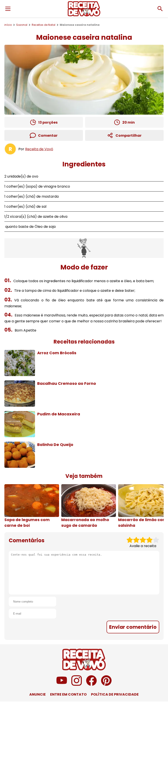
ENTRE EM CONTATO (68, 694)
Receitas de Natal (43, 25)
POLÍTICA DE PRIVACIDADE (115, 694)
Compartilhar (129, 135)
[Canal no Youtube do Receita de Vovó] (61, 684)
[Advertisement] (84, 248)
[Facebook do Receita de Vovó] (91, 684)
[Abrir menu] (7, 8)
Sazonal (21, 25)
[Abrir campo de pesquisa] (160, 8)
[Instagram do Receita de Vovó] (76, 684)
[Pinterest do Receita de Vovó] (106, 684)
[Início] (84, 8)
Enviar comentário (133, 627)
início (8, 25)
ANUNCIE (37, 694)
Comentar (48, 135)
